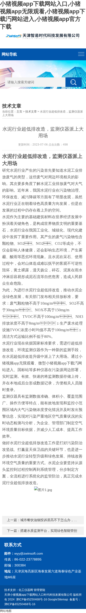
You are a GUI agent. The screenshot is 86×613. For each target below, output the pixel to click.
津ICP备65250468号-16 (31, 599)
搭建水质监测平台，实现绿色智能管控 (48, 531)
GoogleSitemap (58, 599)
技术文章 (31, 111)
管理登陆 (39, 590)
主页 (19, 111)
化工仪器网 (26, 590)
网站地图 (5, 611)
